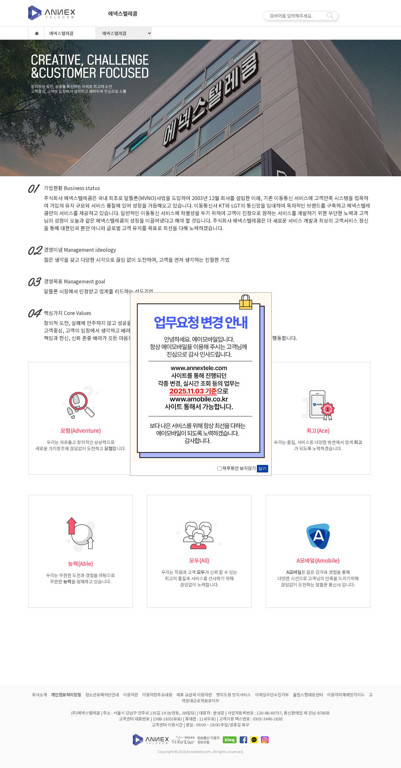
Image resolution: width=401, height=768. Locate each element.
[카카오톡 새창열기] (254, 739)
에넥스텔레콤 (123, 16)
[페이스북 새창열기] (243, 739)
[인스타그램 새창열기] (264, 739)
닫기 (262, 468)
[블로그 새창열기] (230, 739)
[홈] (36, 33)
